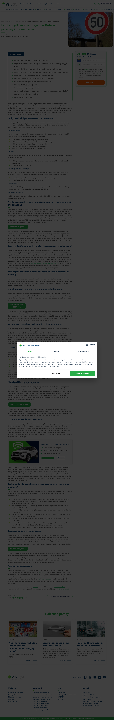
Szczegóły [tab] (57, 351)
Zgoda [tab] (30, 351)
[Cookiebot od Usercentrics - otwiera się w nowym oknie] (87, 345)
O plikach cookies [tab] (83, 351)
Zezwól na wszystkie (82, 373)
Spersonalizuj (55, 373)
